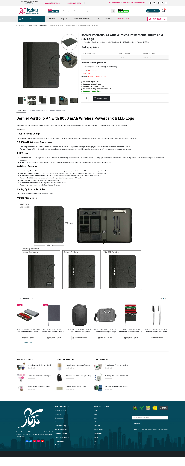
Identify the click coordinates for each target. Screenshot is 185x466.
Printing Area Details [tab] (38, 110)
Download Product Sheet (92, 91)
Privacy (96, 413)
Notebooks (70, 329)
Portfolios (103, 76)
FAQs (95, 409)
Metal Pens (92, 329)
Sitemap (96, 440)
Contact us (109, 19)
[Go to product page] (39, 315)
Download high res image (92, 82)
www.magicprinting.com (52, 3)
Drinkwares (58, 409)
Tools (97, 19)
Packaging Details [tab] (57, 110)
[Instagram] (158, 2)
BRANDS (52, 19)
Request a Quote (102, 98)
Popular (64, 19)
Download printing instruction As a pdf (97, 89)
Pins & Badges (59, 436)
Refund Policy (98, 417)
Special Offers (98, 425)
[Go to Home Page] (17, 25)
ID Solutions (59, 440)
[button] (17, 64)
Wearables (58, 417)
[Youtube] (154, 2)
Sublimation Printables (62, 433)
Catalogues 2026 (99, 429)
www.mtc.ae (29, 4)
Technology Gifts (60, 406)
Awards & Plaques (61, 429)
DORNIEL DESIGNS (93, 76)
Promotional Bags (60, 421)
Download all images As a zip (93, 86)
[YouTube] (42, 437)
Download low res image (92, 84)
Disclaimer (97, 421)
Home (95, 406)
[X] (162, 2)
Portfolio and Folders (147, 329)
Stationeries (100, 329)
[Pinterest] (150, 2)
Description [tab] (21, 110)
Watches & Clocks (61, 425)
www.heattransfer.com (74, 3)
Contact (96, 433)
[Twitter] (30, 437)
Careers (96, 436)
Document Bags (32, 329)
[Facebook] (166, 2)
